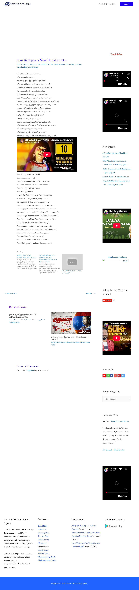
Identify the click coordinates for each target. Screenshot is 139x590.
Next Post (90, 293)
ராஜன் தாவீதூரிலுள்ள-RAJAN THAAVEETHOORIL (22, 315)
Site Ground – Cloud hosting (114, 450)
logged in (30, 370)
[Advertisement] (69, 24)
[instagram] (116, 375)
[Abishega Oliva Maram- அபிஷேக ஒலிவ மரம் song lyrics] (28, 261)
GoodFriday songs (57, 342)
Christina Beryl (22, 67)
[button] (126, 4)
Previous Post (11, 293)
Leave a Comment (42, 64)
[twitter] (123, 375)
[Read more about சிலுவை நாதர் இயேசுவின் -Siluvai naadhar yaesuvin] (71, 322)
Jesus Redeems (67, 342)
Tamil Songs (34, 67)
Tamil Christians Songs (107, 4)
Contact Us (42, 529)
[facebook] (112, 375)
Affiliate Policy (44, 553)
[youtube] (104, 375)
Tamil (23, 320)
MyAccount (42, 543)
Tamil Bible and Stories (120, 421)
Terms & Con (43, 536)
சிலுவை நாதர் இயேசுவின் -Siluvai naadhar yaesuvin (70, 338)
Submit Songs (43, 550)
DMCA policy (43, 539)
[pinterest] (119, 375)
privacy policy (43, 532)
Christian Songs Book (46, 556)
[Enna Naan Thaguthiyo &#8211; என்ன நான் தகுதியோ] (72, 262)
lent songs (76, 342)
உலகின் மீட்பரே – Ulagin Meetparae (116, 176)
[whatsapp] (108, 375)
